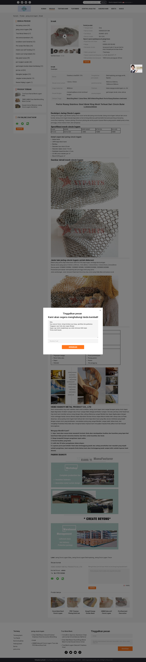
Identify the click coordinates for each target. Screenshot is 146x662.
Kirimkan (73, 347)
